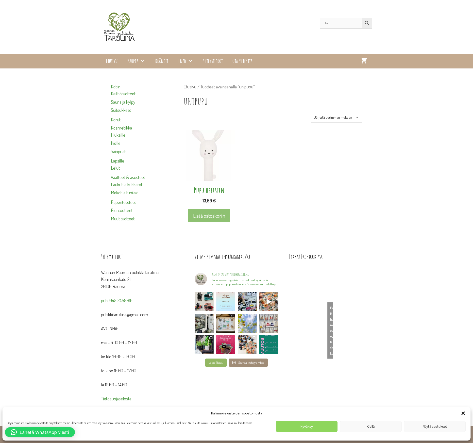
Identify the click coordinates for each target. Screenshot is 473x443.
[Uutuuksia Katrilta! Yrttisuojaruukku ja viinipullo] (204, 344)
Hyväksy (307, 426)
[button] (463, 413)
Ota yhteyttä (243, 61)
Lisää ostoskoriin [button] (209, 215)
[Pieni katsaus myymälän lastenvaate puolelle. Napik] (268, 301)
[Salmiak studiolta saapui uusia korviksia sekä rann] (247, 301)
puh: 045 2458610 (117, 300)
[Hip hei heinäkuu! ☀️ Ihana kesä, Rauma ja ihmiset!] (225, 323)
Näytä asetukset (435, 426)
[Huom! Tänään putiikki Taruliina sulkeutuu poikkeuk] (225, 301)
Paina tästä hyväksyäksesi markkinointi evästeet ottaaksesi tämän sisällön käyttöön (331, 330)
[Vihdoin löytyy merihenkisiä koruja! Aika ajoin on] (268, 323)
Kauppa (132, 61)
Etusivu (112, 61)
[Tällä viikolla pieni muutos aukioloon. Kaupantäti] (268, 344)
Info (182, 61)
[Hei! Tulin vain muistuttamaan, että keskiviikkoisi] (225, 344)
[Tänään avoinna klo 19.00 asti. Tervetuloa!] (247, 323)
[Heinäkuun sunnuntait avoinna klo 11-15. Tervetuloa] (204, 323)
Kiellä (371, 426)
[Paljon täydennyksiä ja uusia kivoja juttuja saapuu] (204, 301)
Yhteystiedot (213, 61)
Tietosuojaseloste (116, 398)
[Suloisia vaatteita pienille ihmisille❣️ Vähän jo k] (247, 344)
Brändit (161, 61)
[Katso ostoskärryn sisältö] (364, 61)
